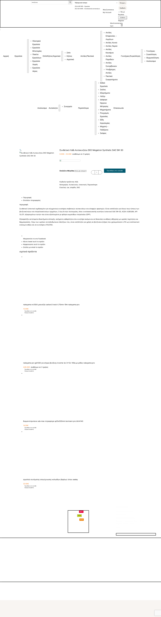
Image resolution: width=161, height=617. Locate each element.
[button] (20, 150)
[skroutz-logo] (48, 585)
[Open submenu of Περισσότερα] (95, 108)
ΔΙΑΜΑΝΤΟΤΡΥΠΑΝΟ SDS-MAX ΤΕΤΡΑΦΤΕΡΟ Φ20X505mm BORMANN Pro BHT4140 (53, 421)
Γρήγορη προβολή (29, 312)
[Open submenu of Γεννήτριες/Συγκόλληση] (142, 56)
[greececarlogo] (82, 586)
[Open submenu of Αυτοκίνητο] (59, 108)
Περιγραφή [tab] (27, 197)
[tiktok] (123, 534)
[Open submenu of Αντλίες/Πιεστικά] (101, 56)
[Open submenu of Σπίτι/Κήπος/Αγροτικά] (62, 56)
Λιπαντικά (82, 185)
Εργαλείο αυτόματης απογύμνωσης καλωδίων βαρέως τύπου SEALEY (50, 479)
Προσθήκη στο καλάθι (115, 171)
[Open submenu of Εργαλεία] (28, 56)
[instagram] (120, 534)
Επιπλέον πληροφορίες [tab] (32, 200)
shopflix (73, 187)
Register (121, 21)
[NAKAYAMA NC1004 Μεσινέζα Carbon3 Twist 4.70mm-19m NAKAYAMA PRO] (82, 278)
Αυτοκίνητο (73, 185)
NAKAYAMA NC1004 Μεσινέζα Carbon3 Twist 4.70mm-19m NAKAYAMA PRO (51, 305)
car (68, 187)
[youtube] (127, 534)
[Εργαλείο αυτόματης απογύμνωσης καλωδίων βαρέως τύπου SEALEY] (82, 453)
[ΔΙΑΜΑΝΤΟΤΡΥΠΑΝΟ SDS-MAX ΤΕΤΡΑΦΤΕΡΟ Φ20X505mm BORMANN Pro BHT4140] (82, 395)
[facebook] (117, 534)
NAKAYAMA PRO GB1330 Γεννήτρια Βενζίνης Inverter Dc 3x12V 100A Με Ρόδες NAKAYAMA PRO (59, 363)
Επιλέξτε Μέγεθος (67, 171)
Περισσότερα (92, 185)
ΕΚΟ (78, 187)
